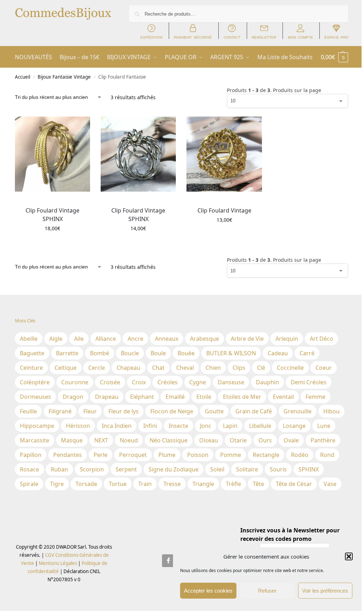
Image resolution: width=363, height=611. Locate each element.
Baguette (32, 353)
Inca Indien (117, 426)
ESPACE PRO (336, 37)
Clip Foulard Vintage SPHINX (52, 215)
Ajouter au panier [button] (52, 243)
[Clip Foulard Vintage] (224, 154)
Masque (72, 440)
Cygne (197, 382)
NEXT (101, 440)
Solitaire (247, 469)
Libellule (260, 426)
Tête (258, 484)
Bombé (99, 353)
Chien (213, 368)
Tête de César (294, 484)
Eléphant (142, 397)
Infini (150, 426)
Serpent (126, 469)
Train (145, 484)
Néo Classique (169, 440)
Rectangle (266, 455)
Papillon (30, 455)
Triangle (203, 484)
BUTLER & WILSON (231, 353)
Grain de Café (253, 411)
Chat (158, 368)
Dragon (73, 397)
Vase (330, 484)
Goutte (214, 411)
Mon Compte (300, 37)
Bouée (186, 353)
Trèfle (233, 484)
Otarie (238, 440)
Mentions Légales (57, 563)
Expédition (151, 37)
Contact (232, 37)
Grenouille (298, 411)
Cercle (96, 368)
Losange (294, 426)
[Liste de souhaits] (79, 127)
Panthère (323, 440)
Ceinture (31, 368)
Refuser (267, 591)
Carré (307, 353)
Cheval (185, 368)
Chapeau (128, 368)
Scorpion (92, 469)
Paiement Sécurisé (193, 37)
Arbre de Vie (247, 339)
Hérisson (78, 426)
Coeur (323, 368)
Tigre (57, 484)
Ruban (59, 469)
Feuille (28, 411)
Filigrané (60, 411)
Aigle (55, 339)
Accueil (22, 77)
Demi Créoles (308, 382)
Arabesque (204, 339)
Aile (79, 339)
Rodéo (299, 455)
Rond (327, 455)
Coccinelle (290, 368)
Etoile (203, 397)
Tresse (172, 484)
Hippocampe (37, 426)
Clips (239, 368)
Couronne (74, 382)
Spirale (29, 484)
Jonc (205, 426)
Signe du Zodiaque (174, 469)
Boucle (130, 353)
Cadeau (278, 353)
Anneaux (166, 339)
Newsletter (264, 37)
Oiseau (208, 440)
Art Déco (321, 339)
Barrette (67, 353)
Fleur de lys (123, 411)
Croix (139, 382)
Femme (315, 397)
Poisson (197, 455)
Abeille (29, 339)
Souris (278, 469)
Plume (166, 455)
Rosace (29, 469)
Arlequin (286, 339)
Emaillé (175, 397)
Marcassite (34, 440)
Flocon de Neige (171, 411)
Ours (265, 440)
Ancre (135, 339)
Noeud (129, 440)
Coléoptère (35, 382)
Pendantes (67, 455)
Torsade (86, 484)
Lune (323, 426)
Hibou (331, 411)
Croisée (110, 382)
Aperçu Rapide (31, 199)
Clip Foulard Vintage (224, 210)
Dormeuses (35, 397)
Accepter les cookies (208, 591)
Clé (261, 368)
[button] (348, 556)
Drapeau (106, 397)
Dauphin (267, 382)
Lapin (230, 426)
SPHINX (308, 469)
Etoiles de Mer (242, 397)
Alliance (105, 339)
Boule (158, 353)
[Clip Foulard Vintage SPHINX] (52, 154)
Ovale (291, 440)
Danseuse (231, 382)
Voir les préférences (325, 591)
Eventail (283, 397)
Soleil (217, 469)
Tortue (118, 484)
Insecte (178, 426)
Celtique (66, 368)
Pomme (230, 455)
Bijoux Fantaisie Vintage (64, 77)
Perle (100, 455)
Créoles (167, 382)
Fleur (90, 411)
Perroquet (133, 455)
